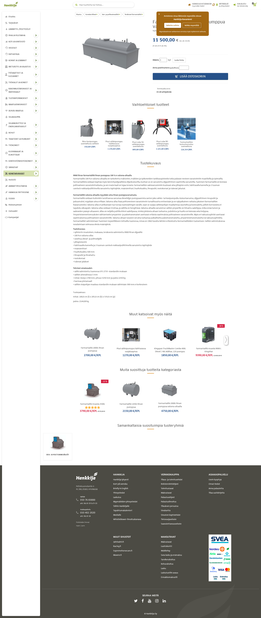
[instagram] (157, 601)
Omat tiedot (214, 484)
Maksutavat (166, 492)
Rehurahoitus (167, 564)
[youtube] (150, 601)
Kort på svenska (120, 484)
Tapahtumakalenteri (122, 510)
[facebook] (143, 601)
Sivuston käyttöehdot (170, 515)
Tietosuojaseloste (168, 519)
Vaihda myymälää (192, 25)
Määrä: (156, 60)
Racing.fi (117, 546)
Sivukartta (165, 510)
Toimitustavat (167, 488)
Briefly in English (120, 488)
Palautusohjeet (168, 497)
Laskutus (117, 497)
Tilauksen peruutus (169, 506)
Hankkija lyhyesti (121, 479)
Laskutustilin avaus (169, 572)
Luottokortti (166, 546)
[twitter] (136, 601)
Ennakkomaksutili (169, 577)
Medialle (117, 515)
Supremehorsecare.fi (122, 550)
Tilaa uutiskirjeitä (216, 492)
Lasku (163, 568)
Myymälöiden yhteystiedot (125, 501)
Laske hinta (179, 60)
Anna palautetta (216, 488)
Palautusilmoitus (168, 501)
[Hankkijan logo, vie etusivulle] (11, 4)
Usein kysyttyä (215, 479)
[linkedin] (165, 601)
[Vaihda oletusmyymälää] (213, 4)
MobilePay (165, 550)
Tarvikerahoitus (168, 559)
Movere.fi (117, 555)
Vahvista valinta (172, 25)
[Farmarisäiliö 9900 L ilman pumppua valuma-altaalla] (111, 52)
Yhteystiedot (119, 492)
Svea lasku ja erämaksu (171, 555)
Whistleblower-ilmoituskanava (127, 519)
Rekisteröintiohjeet (169, 484)
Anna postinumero (166, 67)
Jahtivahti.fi (118, 541)
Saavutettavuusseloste (171, 523)
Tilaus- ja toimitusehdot (171, 479)
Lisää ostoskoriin (192, 76)
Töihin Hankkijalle (121, 506)
